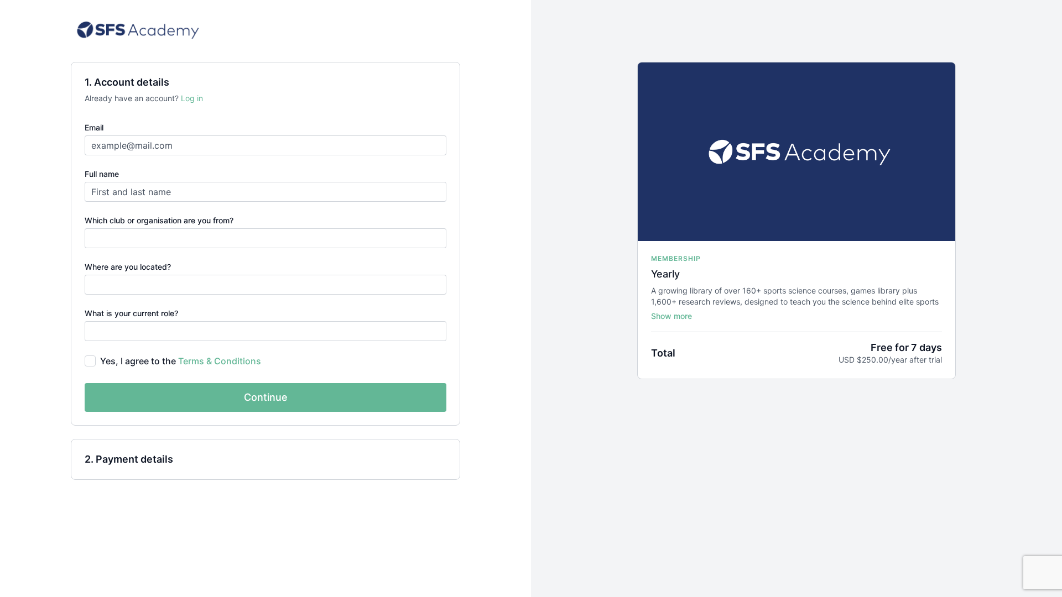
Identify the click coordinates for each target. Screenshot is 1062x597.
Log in (192, 98)
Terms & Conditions (219, 360)
